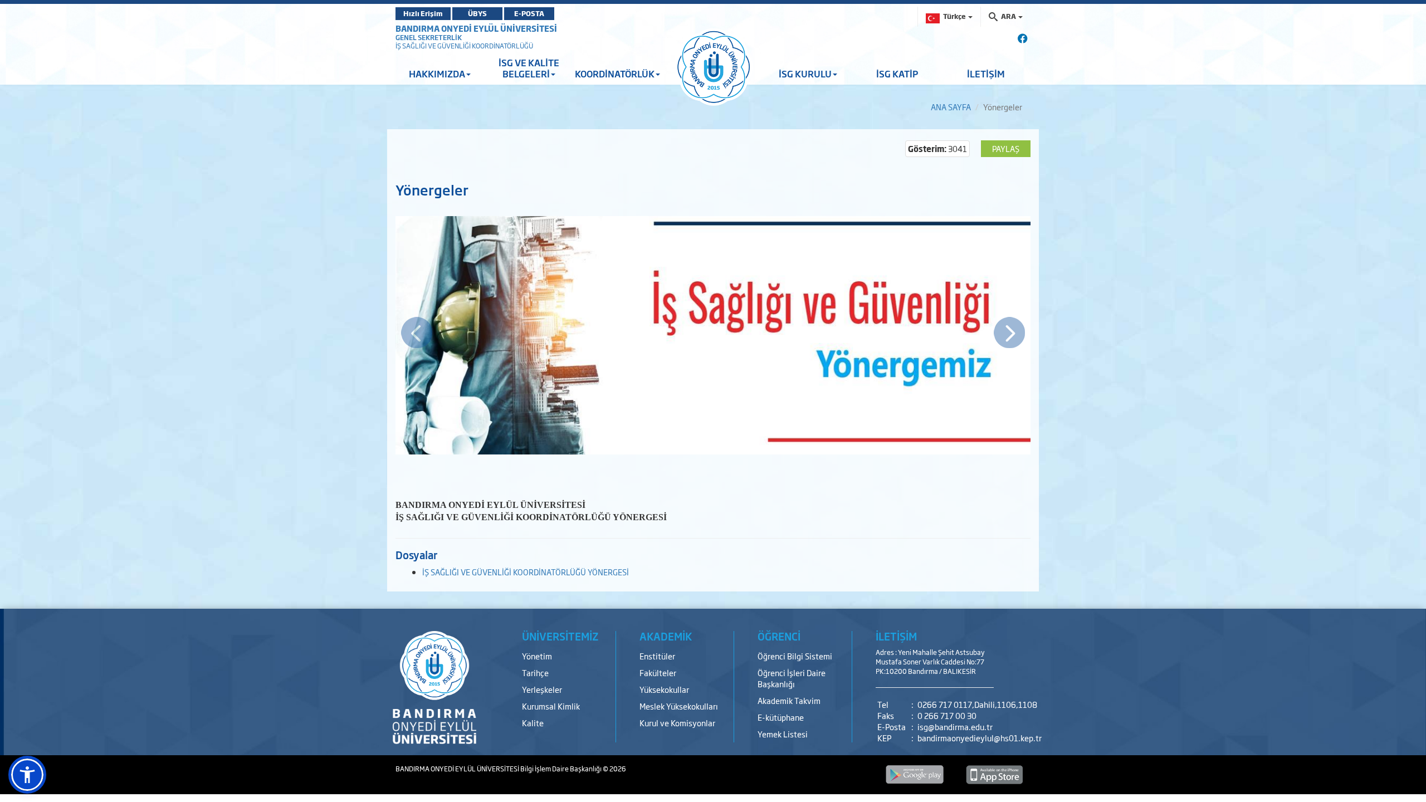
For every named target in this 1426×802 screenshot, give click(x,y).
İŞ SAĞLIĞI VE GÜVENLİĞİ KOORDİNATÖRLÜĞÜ (464, 46)
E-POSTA (529, 13)
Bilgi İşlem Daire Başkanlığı (561, 769)
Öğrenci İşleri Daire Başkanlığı (792, 678)
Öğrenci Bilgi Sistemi (795, 656)
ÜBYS (477, 13)
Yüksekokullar (664, 689)
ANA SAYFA (951, 107)
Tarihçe (535, 672)
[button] (27, 775)
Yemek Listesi (783, 734)
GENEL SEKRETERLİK (428, 37)
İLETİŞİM (986, 73)
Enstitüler (657, 656)
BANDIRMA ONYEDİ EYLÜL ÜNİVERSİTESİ (476, 28)
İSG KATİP (897, 73)
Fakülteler (657, 672)
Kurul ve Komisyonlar (677, 722)
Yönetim (537, 656)
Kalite (533, 722)
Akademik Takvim (789, 700)
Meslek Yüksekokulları (678, 706)
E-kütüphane (781, 717)
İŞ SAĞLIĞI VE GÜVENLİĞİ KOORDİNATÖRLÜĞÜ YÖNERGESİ (525, 572)
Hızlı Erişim (423, 13)
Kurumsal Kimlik (551, 706)
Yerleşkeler (542, 689)
